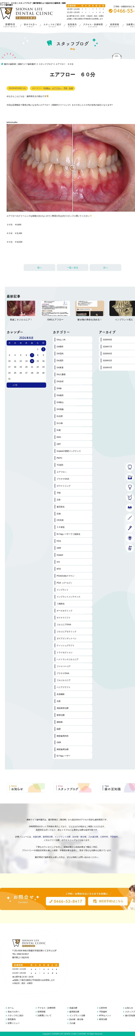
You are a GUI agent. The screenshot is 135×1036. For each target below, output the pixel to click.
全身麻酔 (61, 694)
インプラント (63, 590)
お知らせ (129, 1008)
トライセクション (65, 652)
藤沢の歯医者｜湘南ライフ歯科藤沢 (20, 64)
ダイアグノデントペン (66, 638)
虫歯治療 (37, 837)
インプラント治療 (63, 837)
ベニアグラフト (64, 687)
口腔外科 (104, 837)
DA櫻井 (60, 346)
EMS (59, 437)
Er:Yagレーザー (63, 756)
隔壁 (59, 729)
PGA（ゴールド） (65, 583)
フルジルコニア (64, 680)
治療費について (44, 1015)
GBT (59, 444)
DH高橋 (60, 409)
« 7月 (15, 385)
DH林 (59, 388)
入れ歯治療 (93, 837)
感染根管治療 (63, 708)
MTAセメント (105, 1015)
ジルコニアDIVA (64, 624)
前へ (39, 267)
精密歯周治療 (63, 749)
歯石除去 (61, 507)
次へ (105, 267)
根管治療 (61, 715)
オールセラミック (65, 610)
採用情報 (41, 1012)
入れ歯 (72, 1023)
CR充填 (60, 520)
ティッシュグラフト (65, 645)
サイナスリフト (64, 617)
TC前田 (60, 465)
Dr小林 (60, 423)
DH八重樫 (61, 374)
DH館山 (47, 88)
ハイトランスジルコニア (67, 659)
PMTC (59, 458)
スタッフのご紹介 (16, 1015)
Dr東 (59, 430)
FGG (59, 541)
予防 (65, 88)
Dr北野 (60, 416)
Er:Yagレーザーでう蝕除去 (68, 534)
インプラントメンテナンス (68, 597)
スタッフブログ (46, 64)
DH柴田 (60, 395)
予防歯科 (114, 837)
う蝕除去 (61, 604)
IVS (58, 562)
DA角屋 (60, 367)
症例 (71, 88)
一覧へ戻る (72, 267)
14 (32, 361)
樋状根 (60, 722)
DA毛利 (60, 353)
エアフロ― (57, 88)
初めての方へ (14, 1012)
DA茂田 (60, 360)
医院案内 (12, 1019)
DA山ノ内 (61, 340)
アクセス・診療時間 (46, 1008)
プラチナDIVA (63, 479)
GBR (59, 548)
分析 (59, 701)
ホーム (11, 1008)
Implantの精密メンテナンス (69, 451)
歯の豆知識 (130, 1015)
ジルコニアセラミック (66, 631)
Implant (60, 555)
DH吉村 (60, 381)
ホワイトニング (64, 486)
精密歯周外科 (63, 736)
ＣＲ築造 (61, 527)
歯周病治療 (48, 837)
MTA (59, 569)
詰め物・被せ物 (79, 837)
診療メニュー (14, 1023)
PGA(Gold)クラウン (65, 576)
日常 (59, 500)
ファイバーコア (64, 666)
